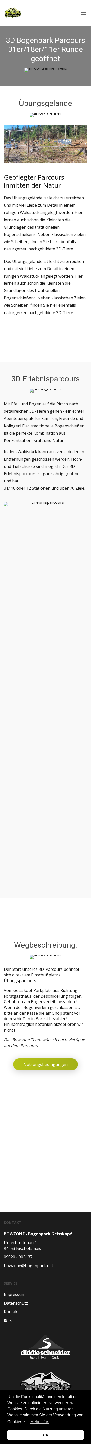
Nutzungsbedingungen (45, 1064)
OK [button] (45, 1435)
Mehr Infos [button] (39, 1422)
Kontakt (11, 1311)
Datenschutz (16, 1303)
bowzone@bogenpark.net (28, 1265)
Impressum (14, 1294)
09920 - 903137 (18, 1257)
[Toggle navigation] (82, 13)
